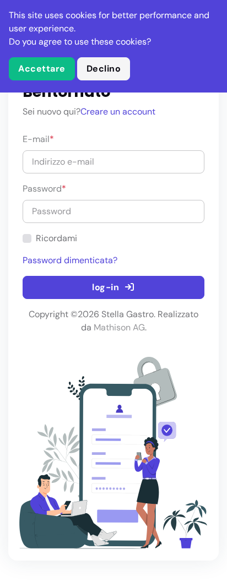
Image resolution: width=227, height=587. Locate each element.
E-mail (38, 139)
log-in (107, 287)
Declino (104, 68)
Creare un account (117, 111)
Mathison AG (119, 327)
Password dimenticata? (70, 260)
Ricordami (56, 238)
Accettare (42, 68)
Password (44, 188)
